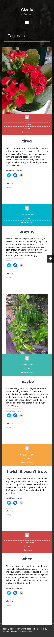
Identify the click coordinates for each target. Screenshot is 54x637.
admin (27, 121)
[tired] (27, 80)
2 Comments (27, 132)
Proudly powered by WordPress (16, 629)
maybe (27, 381)
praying (27, 231)
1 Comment (27, 550)
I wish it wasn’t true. (27, 471)
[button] (27, 80)
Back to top (26, 632)
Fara (42, 629)
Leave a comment (27, 222)
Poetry (27, 128)
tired (27, 141)
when (27, 559)
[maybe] (27, 324)
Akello (27, 9)
